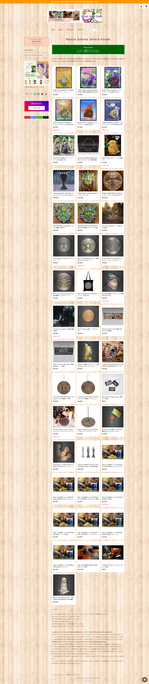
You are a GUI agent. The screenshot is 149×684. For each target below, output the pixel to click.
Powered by (86, 681)
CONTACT (80, 29)
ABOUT (60, 29)
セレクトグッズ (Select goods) (33, 55)
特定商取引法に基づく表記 (72, 674)
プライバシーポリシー (58, 674)
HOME (53, 29)
